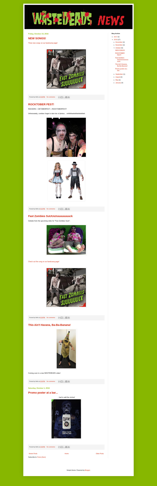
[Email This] (59, 97)
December (119, 42)
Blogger (87, 470)
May (117, 80)
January (118, 83)
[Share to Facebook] (66, 97)
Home (67, 453)
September (119, 74)
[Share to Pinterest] (68, 97)
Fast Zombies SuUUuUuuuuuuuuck (50, 216)
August (118, 77)
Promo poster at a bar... (43, 392)
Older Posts (100, 453)
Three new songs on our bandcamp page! (43, 43)
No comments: (51, 97)
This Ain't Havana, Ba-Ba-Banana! (49, 324)
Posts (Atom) (41, 457)
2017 (116, 37)
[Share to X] (64, 97)
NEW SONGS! (37, 38)
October (118, 48)
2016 (116, 39)
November (119, 45)
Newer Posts (33, 453)
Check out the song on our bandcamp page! (43, 262)
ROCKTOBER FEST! (41, 104)
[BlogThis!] (61, 97)
